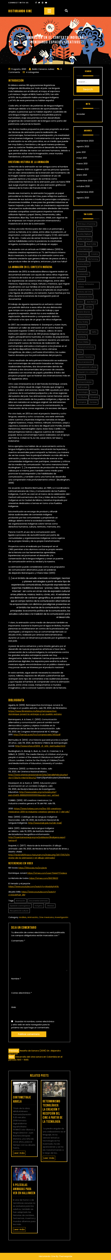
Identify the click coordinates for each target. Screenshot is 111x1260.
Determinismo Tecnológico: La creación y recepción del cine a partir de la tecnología (53, 1111)
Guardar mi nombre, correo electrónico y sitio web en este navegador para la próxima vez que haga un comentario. (32, 1024)
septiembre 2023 (85, 140)
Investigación (61, 917)
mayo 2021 (81, 157)
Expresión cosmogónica (20, 906)
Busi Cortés (91, 244)
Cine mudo (82, 254)
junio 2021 (81, 152)
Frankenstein (83, 274)
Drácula (81, 259)
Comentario (18, 940)
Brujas (80, 244)
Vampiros (82, 402)
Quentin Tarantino (85, 357)
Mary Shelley (83, 322)
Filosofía (81, 269)
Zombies (93, 402)
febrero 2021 (82, 169)
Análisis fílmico (84, 229)
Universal (94, 397)
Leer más (19, 1153)
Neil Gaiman (83, 332)
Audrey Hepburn (84, 234)
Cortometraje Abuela (22, 1099)
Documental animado (38, 901)
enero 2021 (81, 174)
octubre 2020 (83, 186)
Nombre (16, 978)
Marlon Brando (84, 312)
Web (13, 1007)
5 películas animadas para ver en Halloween (24, 1189)
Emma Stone (83, 264)
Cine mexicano (46, 917)
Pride (80, 352)
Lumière (89, 307)
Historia (81, 279)
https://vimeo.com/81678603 (43, 878)
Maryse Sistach (84, 317)
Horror (80, 302)
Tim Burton (82, 397)
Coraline (94, 254)
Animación (20, 901)
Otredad (50, 906)
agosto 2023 (82, 146)
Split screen (82, 387)
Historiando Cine (20, 11)
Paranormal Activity (86, 347)
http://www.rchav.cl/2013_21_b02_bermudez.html (40, 746)
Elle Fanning (93, 259)
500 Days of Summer (86, 224)
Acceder (80, 114)
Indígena (38, 906)
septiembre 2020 (85, 192)
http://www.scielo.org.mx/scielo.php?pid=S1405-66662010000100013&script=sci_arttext (33, 794)
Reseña (81, 377)
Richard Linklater (85, 382)
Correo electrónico (21, 992)
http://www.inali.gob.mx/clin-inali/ (45, 822)
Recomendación (85, 362)
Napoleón (82, 327)
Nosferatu (82, 337)
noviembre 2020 (84, 180)
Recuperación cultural (19, 911)
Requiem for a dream (87, 372)
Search (88, 89)
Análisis (22, 917)
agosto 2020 (82, 197)
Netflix (94, 332)
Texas (93, 392)
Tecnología (83, 392)
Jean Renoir (91, 302)
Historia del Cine (84, 292)
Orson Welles (83, 342)
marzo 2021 (82, 163)
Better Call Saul (84, 239)
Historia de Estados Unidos (86, 285)
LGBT (80, 307)
